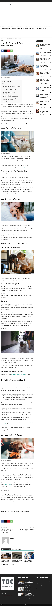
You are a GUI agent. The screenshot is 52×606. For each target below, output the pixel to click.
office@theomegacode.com (7, 595)
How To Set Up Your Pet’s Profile (10, 89)
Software (41, 31)
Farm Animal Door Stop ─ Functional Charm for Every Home (45, 60)
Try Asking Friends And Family (9, 98)
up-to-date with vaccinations (18, 374)
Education (14, 28)
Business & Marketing (6, 28)
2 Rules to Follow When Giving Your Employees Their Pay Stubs (45, 96)
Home (2, 38)
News (33, 28)
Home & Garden (28, 28)
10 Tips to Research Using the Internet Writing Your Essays (27, 530)
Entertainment (20, 28)
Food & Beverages (18, 31)
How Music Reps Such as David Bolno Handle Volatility (45, 111)
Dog (5, 511)
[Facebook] (2, 51)
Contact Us (9, 0)
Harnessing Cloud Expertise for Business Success (45, 67)
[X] (5, 51)
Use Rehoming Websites (8, 88)
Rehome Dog (18, 511)
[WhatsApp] (11, 51)
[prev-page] (2, 567)
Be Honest (7, 93)
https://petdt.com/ (20, 167)
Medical (32, 31)
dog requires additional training (11, 312)
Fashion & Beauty (9, 31)
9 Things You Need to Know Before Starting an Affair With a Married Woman (8, 531)
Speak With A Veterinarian (8, 85)
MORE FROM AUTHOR (16, 549)
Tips (5, 38)
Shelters (3, 512)
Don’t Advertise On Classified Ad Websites (12, 86)
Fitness (36, 31)
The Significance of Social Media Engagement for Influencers (45, 89)
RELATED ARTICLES (6, 549)
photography (8, 484)
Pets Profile (13, 511)
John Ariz (3, 47)
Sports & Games (39, 28)
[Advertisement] (26, 17)
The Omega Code (26, 31)
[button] (49, 28)
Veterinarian (8, 512)
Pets (8, 511)
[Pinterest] (8, 51)
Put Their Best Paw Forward (10, 91)
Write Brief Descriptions (9, 95)
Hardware (4, 35)
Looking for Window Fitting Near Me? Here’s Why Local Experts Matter (45, 74)
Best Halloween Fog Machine (17, 0)
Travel (44, 28)
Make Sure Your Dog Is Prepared (11, 96)
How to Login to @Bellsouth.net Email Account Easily (29, 582)
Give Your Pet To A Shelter (8, 99)
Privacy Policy (3, 0)
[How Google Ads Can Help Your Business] (29, 555)
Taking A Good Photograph (10, 92)
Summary (5, 101)
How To (3, 31)
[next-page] (4, 567)
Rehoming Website (25, 511)
